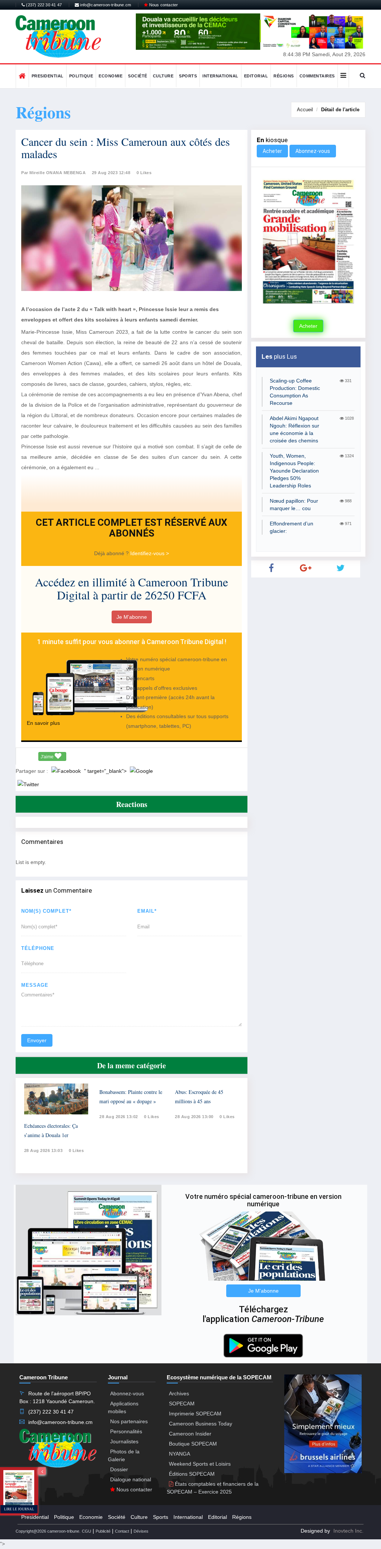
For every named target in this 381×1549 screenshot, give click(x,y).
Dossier (119, 1469)
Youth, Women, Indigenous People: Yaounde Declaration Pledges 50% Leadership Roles (294, 471)
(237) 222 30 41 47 (43, 5)
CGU (86, 1531)
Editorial (256, 76)
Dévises (141, 1531)
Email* (147, 911)
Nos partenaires (129, 1421)
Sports (188, 76)
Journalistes (124, 1441)
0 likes (76, 1150)
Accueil (305, 109)
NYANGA (179, 1454)
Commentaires (317, 76)
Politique (81, 76)
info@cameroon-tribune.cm (105, 5)
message (34, 985)
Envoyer (37, 1040)
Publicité (103, 1531)
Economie (110, 76)
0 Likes (144, 172)
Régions (283, 76)
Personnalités (126, 1431)
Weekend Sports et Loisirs (200, 1464)
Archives (179, 1393)
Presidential (48, 76)
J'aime (48, 756)
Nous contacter (163, 5)
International (220, 76)
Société (137, 76)
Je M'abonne (131, 617)
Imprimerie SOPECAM (195, 1414)
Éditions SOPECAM (192, 1474)
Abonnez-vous (312, 151)
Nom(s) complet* (46, 911)
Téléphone (37, 948)
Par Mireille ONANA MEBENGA (53, 172)
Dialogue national (130, 1479)
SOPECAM (182, 1403)
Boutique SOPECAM (193, 1444)
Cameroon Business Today (200, 1424)
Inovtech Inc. (348, 1531)
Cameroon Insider (190, 1434)
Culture (163, 76)
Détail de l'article (340, 109)
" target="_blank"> (106, 771)
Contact (122, 1531)
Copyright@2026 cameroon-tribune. (48, 1531)
